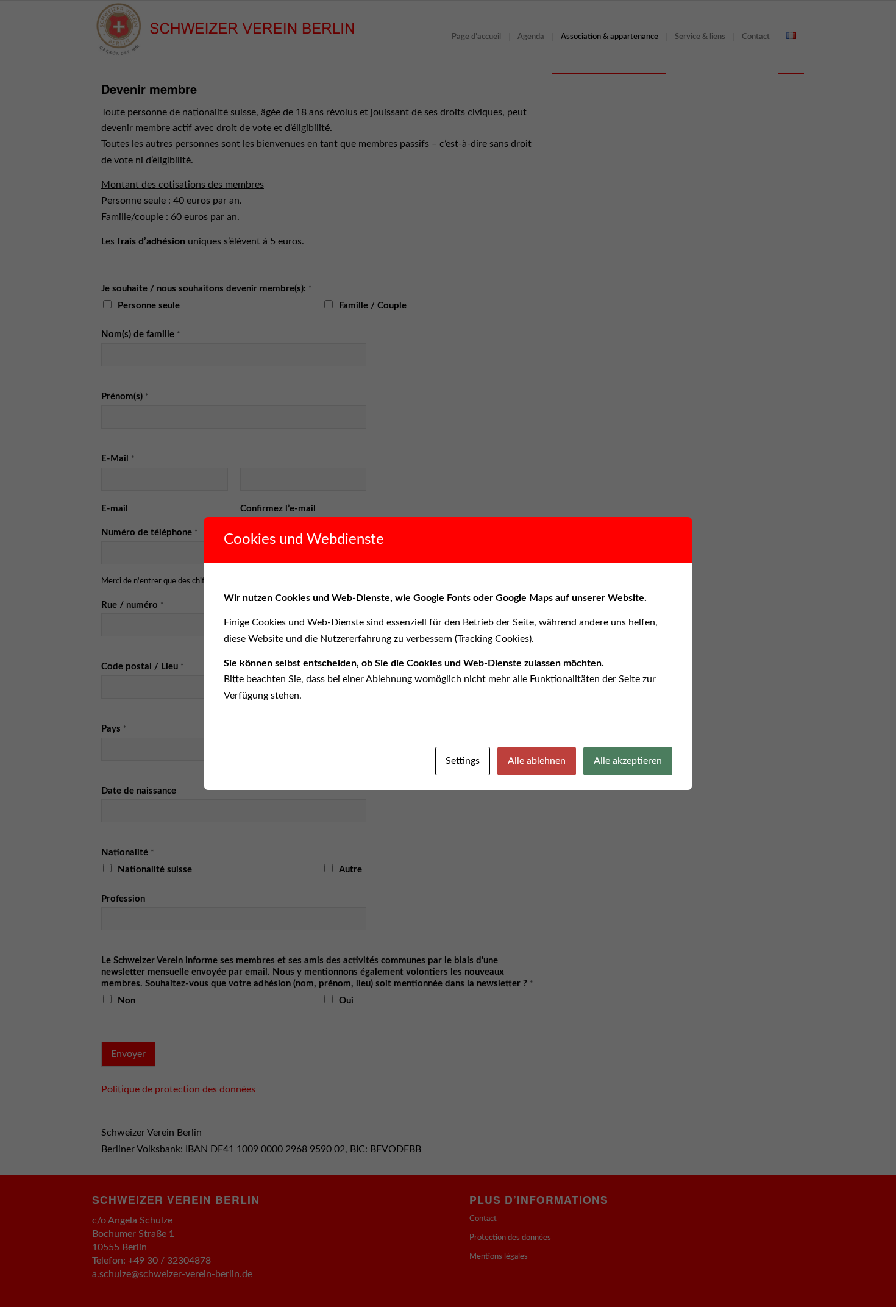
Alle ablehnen (537, 761)
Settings (463, 761)
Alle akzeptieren (628, 761)
